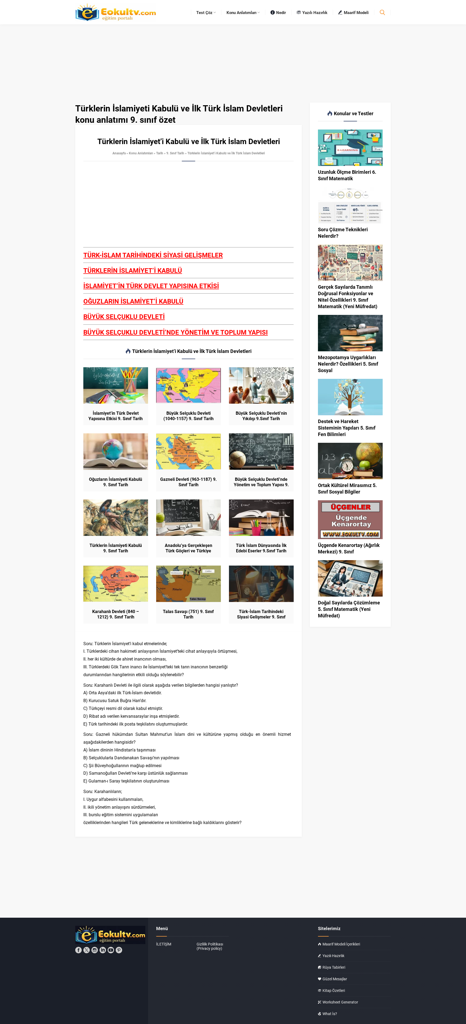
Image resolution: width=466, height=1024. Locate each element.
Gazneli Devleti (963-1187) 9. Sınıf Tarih (188, 482)
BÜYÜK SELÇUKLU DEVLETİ (124, 316)
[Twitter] (86, 950)
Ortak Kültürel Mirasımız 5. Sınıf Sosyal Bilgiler (347, 488)
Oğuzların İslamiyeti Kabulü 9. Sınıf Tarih (115, 482)
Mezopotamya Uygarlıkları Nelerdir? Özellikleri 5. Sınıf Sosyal (348, 363)
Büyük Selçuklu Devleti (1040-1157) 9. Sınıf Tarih (188, 415)
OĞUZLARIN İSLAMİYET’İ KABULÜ (133, 301)
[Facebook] (78, 950)
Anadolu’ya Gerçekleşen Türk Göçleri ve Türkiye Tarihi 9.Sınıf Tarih (188, 551)
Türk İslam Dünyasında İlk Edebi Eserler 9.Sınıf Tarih (261, 548)
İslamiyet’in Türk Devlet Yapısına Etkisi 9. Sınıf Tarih (115, 415)
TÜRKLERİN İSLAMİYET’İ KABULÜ (132, 270)
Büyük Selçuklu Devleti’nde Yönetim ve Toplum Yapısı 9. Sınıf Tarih (261, 485)
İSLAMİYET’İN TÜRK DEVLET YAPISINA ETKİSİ (151, 285)
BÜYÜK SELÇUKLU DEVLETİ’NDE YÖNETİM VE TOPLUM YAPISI (175, 332)
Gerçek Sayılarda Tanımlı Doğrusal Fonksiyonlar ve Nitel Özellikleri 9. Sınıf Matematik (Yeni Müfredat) (347, 296)
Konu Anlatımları (141, 153)
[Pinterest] (119, 950)
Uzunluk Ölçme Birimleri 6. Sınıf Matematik (347, 175)
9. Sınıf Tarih (175, 153)
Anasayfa (119, 153)
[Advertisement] (188, 207)
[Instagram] (94, 950)
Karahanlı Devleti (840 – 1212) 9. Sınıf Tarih (115, 614)
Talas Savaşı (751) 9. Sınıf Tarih (188, 614)
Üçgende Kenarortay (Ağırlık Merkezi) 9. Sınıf (349, 548)
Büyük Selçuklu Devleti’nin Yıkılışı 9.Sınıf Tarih (261, 415)
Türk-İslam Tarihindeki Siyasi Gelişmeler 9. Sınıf (261, 614)
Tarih (159, 153)
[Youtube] (111, 950)
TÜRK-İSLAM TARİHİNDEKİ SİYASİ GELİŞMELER (153, 255)
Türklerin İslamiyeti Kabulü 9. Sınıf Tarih (116, 548)
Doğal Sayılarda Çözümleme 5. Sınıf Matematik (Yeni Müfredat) (349, 609)
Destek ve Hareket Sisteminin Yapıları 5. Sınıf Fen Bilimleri (346, 427)
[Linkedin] (103, 950)
